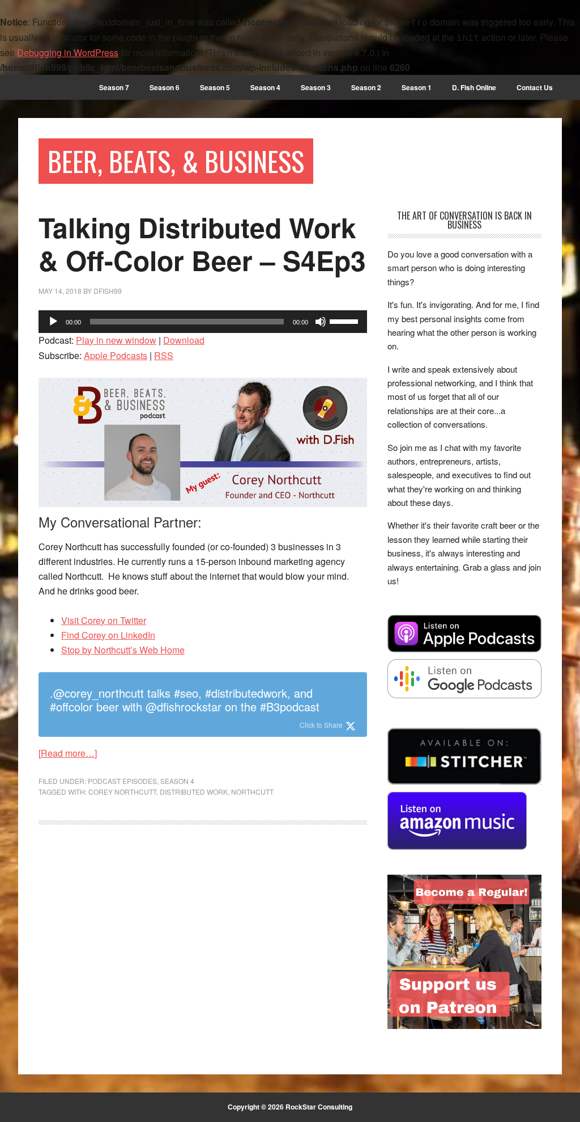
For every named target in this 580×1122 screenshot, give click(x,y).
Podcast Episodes (122, 781)
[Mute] (320, 321)
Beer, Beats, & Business (176, 161)
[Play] (53, 321)
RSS (163, 355)
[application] (203, 321)
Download (183, 340)
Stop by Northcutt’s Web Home (123, 649)
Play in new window (116, 340)
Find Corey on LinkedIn (108, 635)
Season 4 (177, 781)
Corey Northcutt (122, 791)
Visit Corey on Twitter (103, 620)
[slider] (345, 320)
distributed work (194, 791)
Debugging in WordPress (67, 52)
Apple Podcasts (115, 355)
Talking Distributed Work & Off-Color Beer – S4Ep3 (202, 244)
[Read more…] (68, 753)
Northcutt (252, 791)
